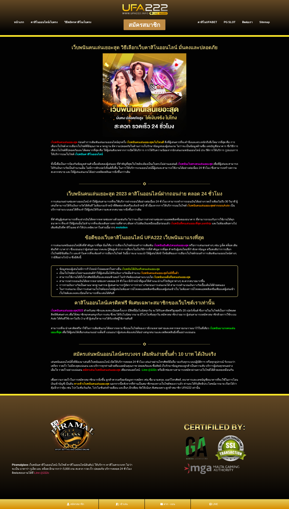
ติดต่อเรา (247, 22)
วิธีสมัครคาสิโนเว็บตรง (77, 22)
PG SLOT (229, 22)
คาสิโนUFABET (207, 22)
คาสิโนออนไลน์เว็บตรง (44, 22)
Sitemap (264, 22)
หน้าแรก (19, 22)
